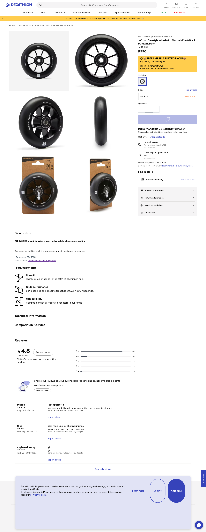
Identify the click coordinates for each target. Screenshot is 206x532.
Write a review (43, 352)
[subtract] (141, 109)
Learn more (138, 490)
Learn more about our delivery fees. (177, 166)
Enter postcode (157, 137)
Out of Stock (169, 119)
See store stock (188, 179)
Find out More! (42, 391)
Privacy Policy (38, 495)
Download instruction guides (42, 260)
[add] (156, 109)
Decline (158, 490)
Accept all (176, 490)
